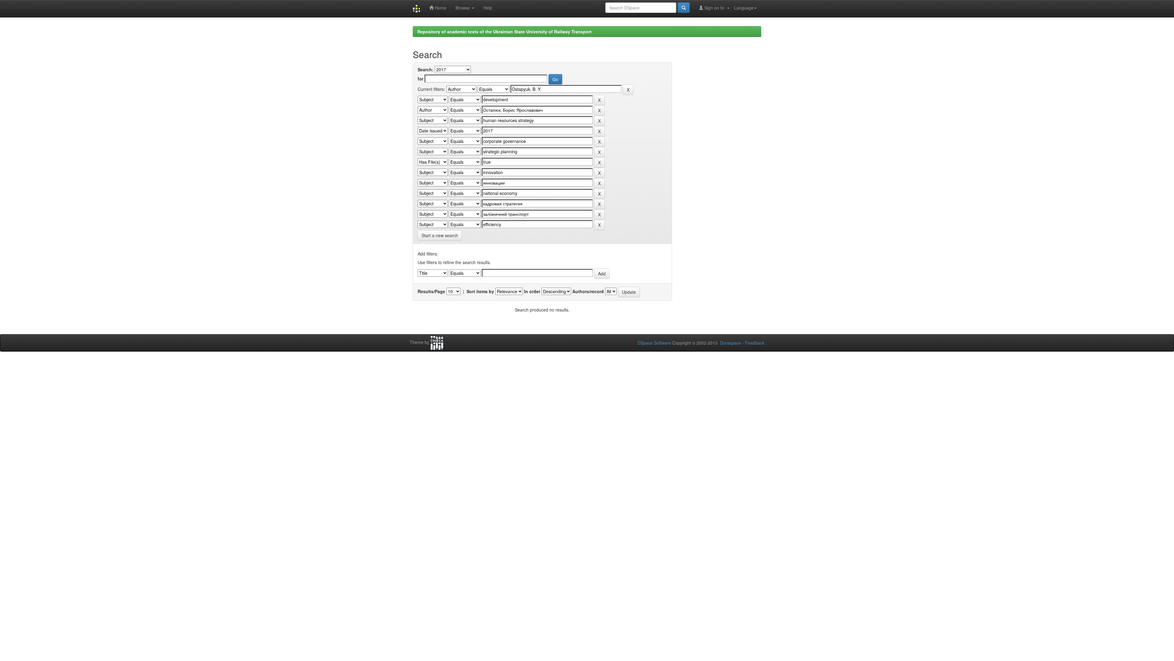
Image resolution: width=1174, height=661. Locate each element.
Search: (426, 69)
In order (532, 291)
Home (440, 8)
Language (744, 8)
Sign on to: (714, 8)
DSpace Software (654, 343)
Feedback (754, 343)
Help (487, 8)
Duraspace (730, 343)
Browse (463, 8)
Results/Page (431, 291)
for (420, 79)
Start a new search (440, 235)
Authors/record (588, 291)
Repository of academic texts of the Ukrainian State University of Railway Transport (504, 31)
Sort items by (480, 291)
